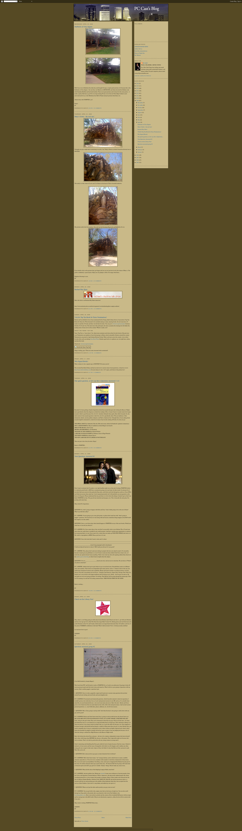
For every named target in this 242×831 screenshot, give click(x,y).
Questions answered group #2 (85, 646)
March (139, 147)
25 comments (98, 108)
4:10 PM (90, 447)
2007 (137, 157)
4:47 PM (90, 372)
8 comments (97, 352)
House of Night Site (140, 53)
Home (103, 817)
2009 (137, 100)
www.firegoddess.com (80, 795)
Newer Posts (78, 817)
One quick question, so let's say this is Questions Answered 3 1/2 (97, 381)
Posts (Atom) (85, 821)
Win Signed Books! (81, 361)
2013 (137, 91)
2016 (137, 83)
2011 (137, 95)
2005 (137, 162)
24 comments (97, 280)
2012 (137, 93)
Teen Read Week (94, 339)
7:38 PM (90, 590)
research (103, 773)
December (140, 102)
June (139, 117)
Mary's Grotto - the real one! (84, 116)
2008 (137, 155)
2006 (137, 160)
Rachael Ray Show (81, 289)
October (140, 107)
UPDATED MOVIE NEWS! (141, 46)
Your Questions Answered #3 (85, 456)
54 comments (98, 590)
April (139, 122)
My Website (138, 55)
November (140, 105)
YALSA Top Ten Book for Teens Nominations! (91, 317)
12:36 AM (90, 811)
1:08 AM (90, 280)
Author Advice (138, 49)
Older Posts (128, 817)
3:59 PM (90, 108)
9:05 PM (90, 638)
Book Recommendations (141, 51)
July (139, 115)
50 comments (98, 447)
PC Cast (145, 63)
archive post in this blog (82, 557)
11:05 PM (90, 352)
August (139, 112)
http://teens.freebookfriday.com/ (83, 370)
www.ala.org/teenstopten (119, 324)
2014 (137, 88)
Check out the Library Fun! (84, 599)
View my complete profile (143, 75)
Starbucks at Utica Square (83, 26)
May (139, 120)
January (140, 152)
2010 (137, 98)
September (140, 110)
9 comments (97, 372)
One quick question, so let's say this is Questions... (150, 137)
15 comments (98, 308)
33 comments (98, 811)
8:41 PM (90, 308)
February (140, 149)
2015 (137, 86)
